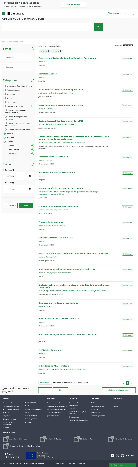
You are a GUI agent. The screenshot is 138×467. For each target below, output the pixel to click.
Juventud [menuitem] (6, 428)
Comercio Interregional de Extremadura (58, 206)
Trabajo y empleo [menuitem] (31, 415)
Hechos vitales (13, 150)
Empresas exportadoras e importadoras (58, 303)
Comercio (49, 109)
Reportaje (10, 138)
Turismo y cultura (59, 192)
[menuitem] (15, 439)
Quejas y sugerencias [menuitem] (54, 412)
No (60, 390)
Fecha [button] (7, 164)
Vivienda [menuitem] (28, 422)
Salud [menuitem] (27, 406)
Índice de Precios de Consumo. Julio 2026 (59, 319)
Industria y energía (92, 192)
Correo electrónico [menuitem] (97, 406)
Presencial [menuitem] (94, 409)
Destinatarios (13, 154)
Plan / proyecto (12, 102)
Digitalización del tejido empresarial (74, 369)
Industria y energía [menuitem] (9, 419)
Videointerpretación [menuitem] (98, 416)
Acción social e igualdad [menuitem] (11, 403)
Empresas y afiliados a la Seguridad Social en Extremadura (67, 58)
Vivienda (61, 194)
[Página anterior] (124, 383)
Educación (41, 291)
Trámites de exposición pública (19, 129)
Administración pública (45, 142)
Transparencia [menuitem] (74, 417)
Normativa (10, 94)
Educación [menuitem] (6, 412)
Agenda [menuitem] (115, 406)
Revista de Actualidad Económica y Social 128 (61, 90)
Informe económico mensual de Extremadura (61, 188)
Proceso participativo (14, 106)
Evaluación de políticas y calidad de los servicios (18, 124)
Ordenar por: (118, 46)
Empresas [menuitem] (6, 416)
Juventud (97, 291)
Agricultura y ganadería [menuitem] (11, 409)
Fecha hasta (7, 183)
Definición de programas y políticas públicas (16, 111)
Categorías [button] (10, 80)
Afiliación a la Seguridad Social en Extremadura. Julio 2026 (67, 334)
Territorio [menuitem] (28, 412)
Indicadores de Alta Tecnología (53, 366)
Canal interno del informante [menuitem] (79, 420)
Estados (11, 146)
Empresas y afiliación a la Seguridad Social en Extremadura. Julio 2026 (73, 254)
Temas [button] (7, 49)
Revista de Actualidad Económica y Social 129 (60, 121)
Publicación (10, 134)
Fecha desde (7, 170)
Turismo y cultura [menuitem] (31, 419)
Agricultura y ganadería (46, 210)
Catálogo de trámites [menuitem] (54, 403)
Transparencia (66, 142)
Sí (45, 390)
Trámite (9, 142)
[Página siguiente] (131, 383)
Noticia (9, 98)
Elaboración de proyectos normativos (16, 118)
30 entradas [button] (46, 383)
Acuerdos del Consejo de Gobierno (19, 86)
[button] (114, 13)
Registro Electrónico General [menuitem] (57, 406)
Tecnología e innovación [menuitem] (33, 409)
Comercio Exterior (47, 74)
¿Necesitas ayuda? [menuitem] (53, 416)
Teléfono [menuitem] (94, 403)
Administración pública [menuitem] (11, 406)
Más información (73, 5)
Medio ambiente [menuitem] (30, 403)
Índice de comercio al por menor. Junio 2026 (60, 105)
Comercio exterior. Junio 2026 (53, 157)
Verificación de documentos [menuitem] (56, 409)
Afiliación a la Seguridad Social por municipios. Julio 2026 (66, 269)
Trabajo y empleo (68, 93)
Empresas (41, 61)
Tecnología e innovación (54, 369)
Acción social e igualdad (46, 93)
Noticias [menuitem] (115, 403)
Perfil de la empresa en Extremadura (56, 173)
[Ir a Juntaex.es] (10, 13)
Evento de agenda (13, 90)
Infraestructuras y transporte (48, 194)
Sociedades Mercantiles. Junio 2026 (56, 238)
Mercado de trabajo (64, 273)
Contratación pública (78, 142)
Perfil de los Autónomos (50, 350)
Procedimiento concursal (50, 222)
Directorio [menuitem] (72, 408)
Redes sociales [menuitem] (96, 412)
